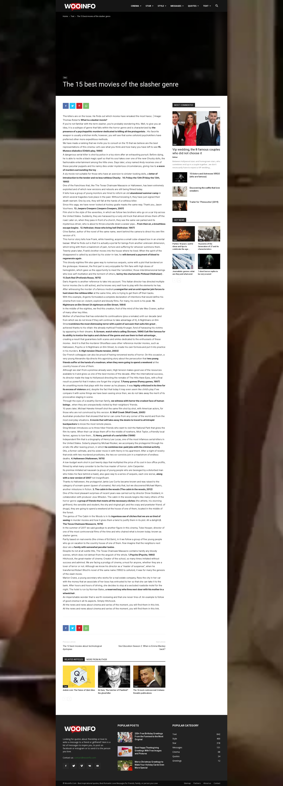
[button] (216, 6)
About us (207, 783)
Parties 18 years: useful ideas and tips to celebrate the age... (182, 246)
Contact (217, 783)
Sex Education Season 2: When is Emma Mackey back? (142, 648)
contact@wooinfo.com (85, 757)
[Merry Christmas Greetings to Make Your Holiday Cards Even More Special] (125, 765)
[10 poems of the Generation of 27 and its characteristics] (209, 234)
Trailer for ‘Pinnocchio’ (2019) (204, 202)
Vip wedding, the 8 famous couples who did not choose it (196, 151)
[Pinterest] (79, 106)
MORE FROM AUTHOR (97, 659)
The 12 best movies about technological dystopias (82, 648)
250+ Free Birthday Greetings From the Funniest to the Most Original (149, 736)
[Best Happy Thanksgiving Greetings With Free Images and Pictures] (125, 751)
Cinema (135, 5)
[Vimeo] (82, 766)
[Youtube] (98, 766)
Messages (176, 5)
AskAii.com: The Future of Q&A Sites (79, 690)
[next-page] (69, 699)
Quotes (192, 5)
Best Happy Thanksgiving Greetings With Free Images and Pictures (148, 750)
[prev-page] (64, 699)
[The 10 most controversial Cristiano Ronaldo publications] (149, 677)
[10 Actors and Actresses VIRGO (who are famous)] (179, 177)
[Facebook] (66, 106)
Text (206, 5)
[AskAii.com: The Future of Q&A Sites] (79, 677)
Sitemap (187, 783)
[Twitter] (72, 106)
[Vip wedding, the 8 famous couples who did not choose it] (196, 128)
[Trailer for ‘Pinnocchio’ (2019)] (179, 206)
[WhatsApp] (86, 106)
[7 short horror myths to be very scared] (209, 261)
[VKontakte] (90, 766)
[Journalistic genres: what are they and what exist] (183, 261)
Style (161, 5)
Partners (197, 783)
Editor (175, 157)
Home (65, 16)
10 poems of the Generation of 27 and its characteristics (208, 246)
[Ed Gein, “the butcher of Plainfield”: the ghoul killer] (114, 677)
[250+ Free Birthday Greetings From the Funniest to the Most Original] (125, 737)
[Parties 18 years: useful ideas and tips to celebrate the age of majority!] (183, 234)
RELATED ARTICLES (74, 659)
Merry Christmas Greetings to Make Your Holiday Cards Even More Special (149, 765)
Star (148, 5)
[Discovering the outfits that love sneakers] (179, 191)
